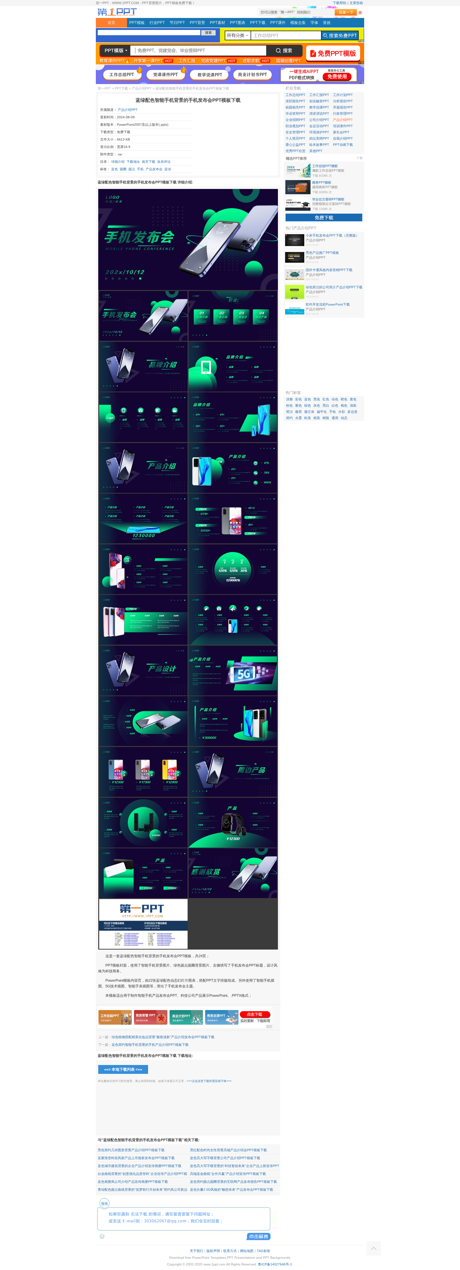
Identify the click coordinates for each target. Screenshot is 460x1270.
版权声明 (213, 1251)
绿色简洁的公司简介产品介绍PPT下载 (334, 287)
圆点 (131, 169)
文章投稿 (356, 3)
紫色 (298, 405)
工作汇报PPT (319, 95)
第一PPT (104, 88)
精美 (316, 418)
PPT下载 (257, 23)
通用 (335, 418)
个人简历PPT (295, 138)
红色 (325, 399)
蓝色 (114, 169)
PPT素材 (217, 23)
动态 (344, 418)
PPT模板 (137, 23)
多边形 (352, 412)
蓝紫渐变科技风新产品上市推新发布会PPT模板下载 (136, 1158)
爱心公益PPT (295, 145)
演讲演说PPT (319, 113)
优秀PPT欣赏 (295, 151)
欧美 (307, 418)
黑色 (316, 399)
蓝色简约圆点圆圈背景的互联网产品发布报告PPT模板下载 (233, 1182)
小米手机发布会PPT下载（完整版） (332, 235)
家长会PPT (341, 132)
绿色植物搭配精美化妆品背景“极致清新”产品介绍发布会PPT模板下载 (163, 1037)
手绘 (332, 412)
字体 (314, 23)
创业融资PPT (319, 101)
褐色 (344, 405)
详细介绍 (118, 162)
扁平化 (322, 412)
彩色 (298, 399)
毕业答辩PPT (295, 113)
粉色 (289, 405)
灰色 (316, 405)
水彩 (341, 412)
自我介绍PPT (343, 138)
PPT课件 (278, 23)
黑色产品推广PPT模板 (322, 253)
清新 (353, 405)
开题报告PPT (343, 107)
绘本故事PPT (319, 145)
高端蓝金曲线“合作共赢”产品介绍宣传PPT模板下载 (228, 1174)
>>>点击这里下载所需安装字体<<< (209, 1081)
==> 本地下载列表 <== (123, 1069)
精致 (325, 418)
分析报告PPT (343, 101)
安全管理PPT (295, 132)
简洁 (289, 412)
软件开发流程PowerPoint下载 (328, 304)
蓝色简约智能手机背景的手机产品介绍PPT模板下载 (150, 1045)
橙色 (344, 399)
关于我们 (196, 1251)
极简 (298, 412)
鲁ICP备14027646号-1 (275, 1264)
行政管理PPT (343, 113)
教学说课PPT (319, 107)
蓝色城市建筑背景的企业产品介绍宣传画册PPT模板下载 (139, 1166)
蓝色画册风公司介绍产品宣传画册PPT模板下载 (133, 1182)
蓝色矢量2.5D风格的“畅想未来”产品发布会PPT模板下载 (231, 1189)
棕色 (307, 405)
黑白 (325, 405)
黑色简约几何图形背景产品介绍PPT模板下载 (131, 1150)
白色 (335, 405)
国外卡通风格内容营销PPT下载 (329, 270)
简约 (289, 418)
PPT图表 (237, 23)
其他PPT (315, 151)
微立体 (309, 412)
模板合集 (298, 23)
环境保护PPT (319, 132)
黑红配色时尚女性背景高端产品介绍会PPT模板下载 (228, 1150)
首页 (111, 23)
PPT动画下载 (343, 145)
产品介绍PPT (142, 88)
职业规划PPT (295, 126)
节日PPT (177, 23)
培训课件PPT (343, 126)
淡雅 (289, 399)
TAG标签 (263, 1251)
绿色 (335, 399)
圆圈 (123, 169)
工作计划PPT (343, 95)
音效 (327, 23)
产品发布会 (154, 169)
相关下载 (148, 162)
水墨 (298, 418)
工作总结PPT (295, 95)
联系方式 (230, 1251)
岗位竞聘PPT (319, 138)
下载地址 (133, 162)
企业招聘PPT (295, 120)
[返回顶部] (374, 1248)
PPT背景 (197, 23)
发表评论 (164, 162)
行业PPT (157, 23)
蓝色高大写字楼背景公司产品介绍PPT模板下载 (225, 1158)
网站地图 (246, 1251)
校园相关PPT (295, 107)
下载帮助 (339, 3)
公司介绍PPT (319, 120)
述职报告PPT (295, 101)
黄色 (353, 399)
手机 (140, 169)
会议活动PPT (319, 126)
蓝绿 (167, 169)
